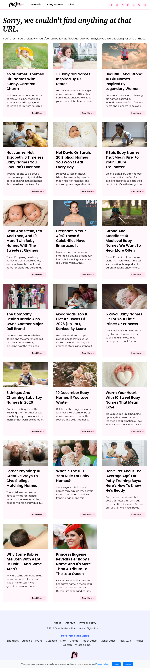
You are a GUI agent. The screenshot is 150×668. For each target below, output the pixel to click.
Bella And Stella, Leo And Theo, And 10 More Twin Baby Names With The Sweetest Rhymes (24, 240)
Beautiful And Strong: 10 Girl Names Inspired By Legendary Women (124, 82)
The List (138, 641)
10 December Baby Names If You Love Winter (72, 397)
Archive (70, 623)
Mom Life (36, 5)
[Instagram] (117, 4)
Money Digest (108, 641)
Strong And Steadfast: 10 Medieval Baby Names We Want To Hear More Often (123, 240)
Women (67, 645)
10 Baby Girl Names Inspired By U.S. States (73, 79)
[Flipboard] (128, 4)
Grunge (74, 641)
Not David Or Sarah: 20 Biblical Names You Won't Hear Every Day (73, 160)
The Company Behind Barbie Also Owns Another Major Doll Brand (24, 322)
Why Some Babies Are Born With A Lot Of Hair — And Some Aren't (24, 562)
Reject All (128, 664)
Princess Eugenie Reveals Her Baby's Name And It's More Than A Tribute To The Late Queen (73, 564)
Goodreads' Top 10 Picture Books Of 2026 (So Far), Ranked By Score (72, 322)
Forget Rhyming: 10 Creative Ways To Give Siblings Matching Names (23, 478)
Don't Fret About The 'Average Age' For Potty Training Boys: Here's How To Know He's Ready (124, 480)
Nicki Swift (125, 641)
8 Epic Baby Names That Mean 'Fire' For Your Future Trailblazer (123, 160)
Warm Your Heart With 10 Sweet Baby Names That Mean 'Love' (123, 400)
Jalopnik (27, 641)
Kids (71, 5)
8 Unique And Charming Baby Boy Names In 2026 (24, 397)
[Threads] (134, 4)
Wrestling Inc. (83, 645)
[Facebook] (111, 4)
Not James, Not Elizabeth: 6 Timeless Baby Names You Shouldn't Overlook (25, 160)
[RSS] (145, 4)
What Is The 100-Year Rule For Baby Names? (72, 476)
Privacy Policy (87, 623)
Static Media (61, 628)
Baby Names (55, 5)
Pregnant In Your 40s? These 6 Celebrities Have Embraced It (71, 238)
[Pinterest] (122, 4)
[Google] (139, 4)
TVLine (38, 641)
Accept (116, 664)
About (57, 623)
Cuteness (51, 641)
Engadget (13, 641)
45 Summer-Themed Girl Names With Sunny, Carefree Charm (25, 82)
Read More (37, 113)
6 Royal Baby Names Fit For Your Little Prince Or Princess (124, 319)
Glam (63, 641)
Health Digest (89, 641)
